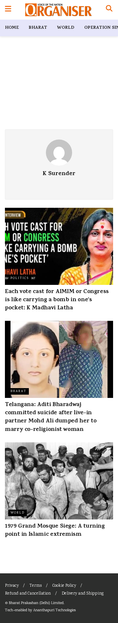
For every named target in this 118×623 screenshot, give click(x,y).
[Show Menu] (8, 10)
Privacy (12, 586)
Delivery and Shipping (83, 594)
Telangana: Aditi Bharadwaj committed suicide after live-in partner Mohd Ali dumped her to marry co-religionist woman (50, 417)
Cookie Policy (64, 586)
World (65, 28)
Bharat (38, 28)
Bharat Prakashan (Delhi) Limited (36, 603)
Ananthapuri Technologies (54, 610)
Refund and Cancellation (28, 594)
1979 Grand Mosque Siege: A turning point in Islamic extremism (55, 531)
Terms (36, 586)
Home (12, 28)
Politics (19, 278)
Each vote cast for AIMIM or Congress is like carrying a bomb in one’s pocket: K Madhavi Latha (57, 300)
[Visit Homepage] (58, 9)
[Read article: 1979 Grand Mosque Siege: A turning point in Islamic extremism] (59, 480)
